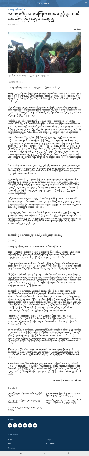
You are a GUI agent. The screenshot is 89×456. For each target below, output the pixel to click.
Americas (11, 448)
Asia (9, 444)
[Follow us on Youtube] (20, 425)
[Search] (68, 453)
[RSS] (25, 425)
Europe (48, 440)
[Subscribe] (35, 425)
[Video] (20, 453)
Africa (10, 440)
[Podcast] (30, 425)
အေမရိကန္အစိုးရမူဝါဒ (16, 9)
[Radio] (44, 453)
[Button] (77, 29)
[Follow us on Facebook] (10, 425)
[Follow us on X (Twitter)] (15, 425)
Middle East (49, 444)
